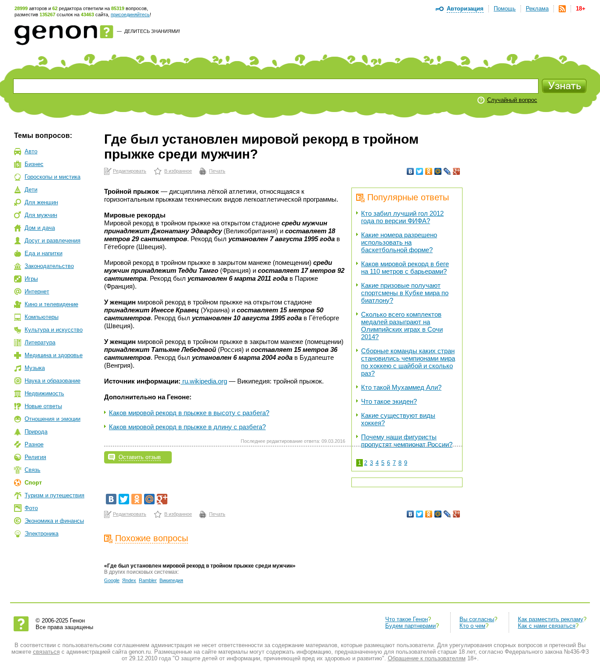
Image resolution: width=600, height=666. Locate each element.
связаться (46, 651)
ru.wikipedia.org (204, 381)
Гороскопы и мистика (52, 177)
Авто (31, 151)
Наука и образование (52, 380)
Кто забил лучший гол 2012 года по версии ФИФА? (402, 217)
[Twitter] (419, 171)
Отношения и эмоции (52, 419)
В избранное (178, 171)
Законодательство (49, 266)
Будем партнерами (410, 626)
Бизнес (34, 164)
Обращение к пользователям (427, 658)
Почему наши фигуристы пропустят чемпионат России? (406, 440)
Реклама (537, 8)
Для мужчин (41, 215)
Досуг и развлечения (52, 240)
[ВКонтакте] (410, 171)
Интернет (37, 291)
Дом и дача (40, 227)
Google (111, 580)
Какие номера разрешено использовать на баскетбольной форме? (399, 242)
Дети (31, 189)
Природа (36, 431)
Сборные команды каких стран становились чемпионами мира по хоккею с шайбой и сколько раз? (408, 362)
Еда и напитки (43, 253)
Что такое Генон (406, 619)
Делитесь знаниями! (152, 31)
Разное (34, 444)
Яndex (129, 580)
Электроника (41, 533)
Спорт (33, 482)
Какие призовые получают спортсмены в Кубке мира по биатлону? (404, 293)
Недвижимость (44, 393)
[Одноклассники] (429, 171)
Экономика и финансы (54, 521)
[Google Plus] (456, 171)
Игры (31, 278)
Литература (40, 342)
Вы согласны (476, 619)
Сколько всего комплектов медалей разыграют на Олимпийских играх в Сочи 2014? (402, 325)
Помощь (505, 8)
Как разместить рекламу (550, 619)
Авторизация (465, 8)
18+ (581, 8)
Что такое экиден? (389, 401)
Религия (35, 457)
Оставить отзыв (140, 457)
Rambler (148, 580)
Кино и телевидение (51, 304)
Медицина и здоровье (54, 355)
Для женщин (41, 202)
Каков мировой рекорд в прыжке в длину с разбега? (187, 427)
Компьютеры (41, 317)
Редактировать (129, 171)
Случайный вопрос (512, 100)
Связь (32, 470)
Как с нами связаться (546, 626)
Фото (31, 508)
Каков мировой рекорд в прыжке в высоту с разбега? (189, 412)
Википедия (171, 580)
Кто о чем (472, 626)
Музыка (35, 368)
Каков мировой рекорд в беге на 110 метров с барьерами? (405, 267)
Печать (217, 171)
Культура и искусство (54, 329)
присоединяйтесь (130, 14)
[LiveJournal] (447, 171)
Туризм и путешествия (54, 495)
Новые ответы (43, 406)
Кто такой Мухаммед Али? (401, 387)
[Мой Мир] (438, 171)
